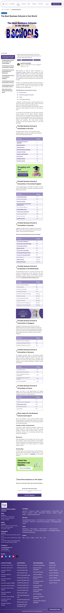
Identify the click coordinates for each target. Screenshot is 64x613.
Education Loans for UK (7, 567)
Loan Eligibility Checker (54, 530)
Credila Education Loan (23, 582)
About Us (24, 511)
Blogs (29, 3)
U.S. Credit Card (40, 520)
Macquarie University (21, 261)
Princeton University (21, 160)
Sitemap (49, 513)
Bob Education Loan (22, 592)
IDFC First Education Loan (23, 575)
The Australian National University (24, 252)
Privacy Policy (55, 511)
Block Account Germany (43, 521)
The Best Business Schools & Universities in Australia (8, 66)
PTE (41, 537)
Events (24, 523)
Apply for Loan (56, 4)
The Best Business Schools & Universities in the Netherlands (8, 71)
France (17, 391)
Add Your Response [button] (29, 495)
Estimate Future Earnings (28, 532)
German (20, 355)
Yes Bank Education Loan (23, 599)
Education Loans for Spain (7, 596)
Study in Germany (53, 575)
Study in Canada (53, 570)
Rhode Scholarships (38, 572)
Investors (30, 513)
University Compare (27, 530)
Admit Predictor (43, 529)
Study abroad (37, 59)
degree (24, 72)
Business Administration (27, 59)
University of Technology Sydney (23, 255)
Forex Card (33, 521)
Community (40, 3)
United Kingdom (23, 186)
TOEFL (32, 537)
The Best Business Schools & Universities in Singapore (8, 77)
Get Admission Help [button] (55, 609)
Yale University (20, 156)
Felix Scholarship (37, 594)
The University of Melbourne (22, 241)
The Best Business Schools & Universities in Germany (8, 82)
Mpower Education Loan (23, 580)
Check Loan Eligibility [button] (25, 468)
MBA (19, 59)
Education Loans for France (8, 585)
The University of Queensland (23, 250)
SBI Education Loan (22, 565)
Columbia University (21, 158)
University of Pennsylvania (22, 154)
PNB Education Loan (22, 602)
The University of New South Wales (24, 243)
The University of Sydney (22, 246)
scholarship (32, 454)
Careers (55, 513)
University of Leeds (21, 218)
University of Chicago (21, 151)
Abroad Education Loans (28, 520)
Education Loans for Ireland (8, 583)
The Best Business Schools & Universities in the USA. (8, 57)
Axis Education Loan (22, 572)
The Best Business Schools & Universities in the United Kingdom (8, 62)
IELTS (27, 537)
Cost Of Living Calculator (40, 530)
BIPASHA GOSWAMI (26, 63)
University (26, 94)
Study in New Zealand (54, 580)
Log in (47, 4)
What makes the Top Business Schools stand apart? (7, 91)
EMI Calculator (34, 529)
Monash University (20, 248)
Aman (38, 64)
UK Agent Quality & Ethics (33, 514)
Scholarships (12, 3)
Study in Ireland (53, 577)
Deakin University (20, 259)
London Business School (22, 196)
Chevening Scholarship (39, 565)
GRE (23, 537)
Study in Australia (53, 572)
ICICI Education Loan (22, 570)
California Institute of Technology (23, 149)
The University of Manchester (23, 211)
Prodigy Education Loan (23, 577)
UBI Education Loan (22, 567)
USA (19, 131)
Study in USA (52, 565)
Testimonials (42, 513)
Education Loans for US (7, 565)
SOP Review (25, 529)
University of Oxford (21, 201)
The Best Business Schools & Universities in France (8, 86)
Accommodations (50, 520)
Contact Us (32, 511)
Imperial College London (21, 209)
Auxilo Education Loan (22, 590)
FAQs (35, 513)
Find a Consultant (23, 174)
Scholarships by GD (56, 521)
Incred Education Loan (22, 587)
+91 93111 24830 (5, 549)
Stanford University (21, 145)
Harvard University (20, 147)
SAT (37, 537)
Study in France (53, 582)
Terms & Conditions (46, 511)
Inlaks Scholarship (37, 574)
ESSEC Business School (21, 404)
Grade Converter (53, 529)
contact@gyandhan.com (6, 547)
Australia (18, 228)
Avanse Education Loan (23, 585)
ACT (45, 537)
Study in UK (52, 567)
